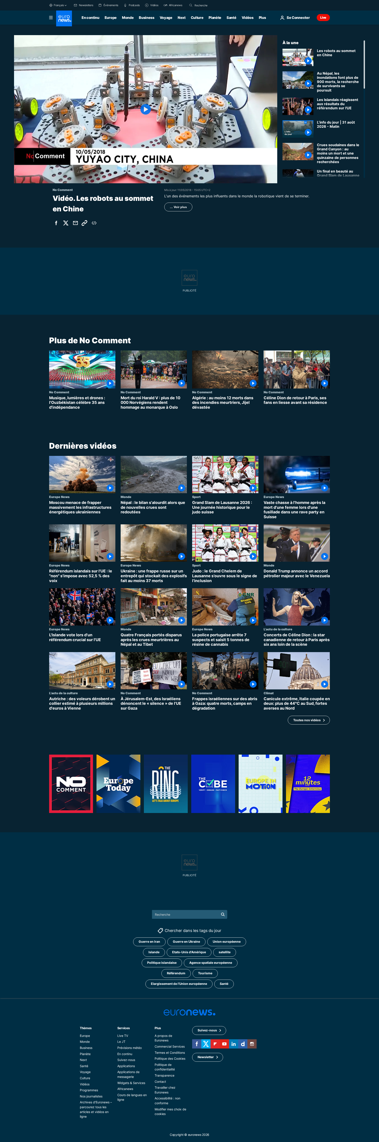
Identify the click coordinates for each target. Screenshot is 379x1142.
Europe (111, 17)
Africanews (125, 1089)
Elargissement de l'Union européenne (179, 984)
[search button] (190, 5)
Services (123, 1028)
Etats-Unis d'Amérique (189, 952)
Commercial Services (170, 1046)
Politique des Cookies (170, 1059)
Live (323, 17)
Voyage (166, 17)
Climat (269, 693)
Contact (160, 1081)
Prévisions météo (129, 1048)
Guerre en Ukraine (186, 942)
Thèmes (85, 1028)
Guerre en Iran (149, 942)
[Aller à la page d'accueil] (64, 18)
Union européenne (227, 942)
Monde (128, 17)
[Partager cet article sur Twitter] (65, 223)
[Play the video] (145, 109)
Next (182, 17)
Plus (158, 1028)
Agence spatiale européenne (210, 963)
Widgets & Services (131, 1083)
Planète (215, 17)
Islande (153, 952)
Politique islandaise (162, 963)
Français (59, 5)
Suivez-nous (126, 1060)
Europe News (59, 496)
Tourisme (205, 973)
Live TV (122, 1036)
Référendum (176, 973)
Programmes (89, 1090)
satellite (225, 952)
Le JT (121, 1042)
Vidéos (248, 17)
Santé (231, 17)
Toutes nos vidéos (307, 720)
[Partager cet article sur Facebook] (56, 223)
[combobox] (213, 5)
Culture (197, 17)
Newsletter (206, 1057)
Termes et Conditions (170, 1052)
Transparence (164, 1075)
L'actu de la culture (278, 629)
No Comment (59, 392)
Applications (126, 1066)
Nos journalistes (91, 1096)
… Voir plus (178, 207)
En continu (90, 17)
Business (146, 17)
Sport (196, 496)
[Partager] (75, 223)
